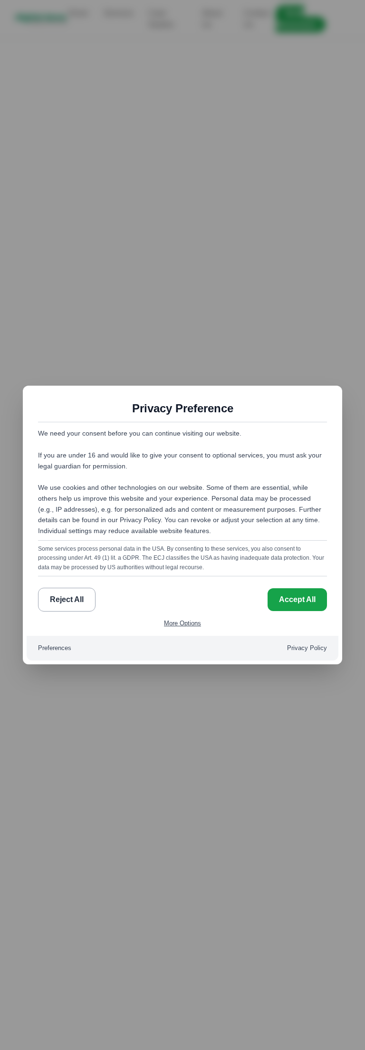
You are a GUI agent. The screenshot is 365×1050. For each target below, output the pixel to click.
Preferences (54, 647)
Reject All (67, 599)
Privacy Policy (307, 647)
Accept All (297, 599)
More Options (182, 623)
